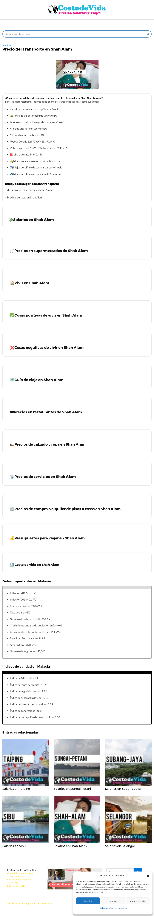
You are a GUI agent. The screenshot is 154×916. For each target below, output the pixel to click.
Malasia (7, 45)
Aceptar (88, 901)
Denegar (113, 901)
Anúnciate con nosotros (20, 873)
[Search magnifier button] (148, 34)
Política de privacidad (108, 908)
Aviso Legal (123, 908)
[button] (147, 875)
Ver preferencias (138, 901)
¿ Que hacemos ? (16, 876)
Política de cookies (17, 885)
